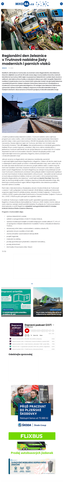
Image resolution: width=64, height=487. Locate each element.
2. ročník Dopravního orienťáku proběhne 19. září (14, 313)
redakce (4, 68)
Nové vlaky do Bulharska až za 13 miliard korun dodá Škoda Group (48, 313)
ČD (32, 283)
